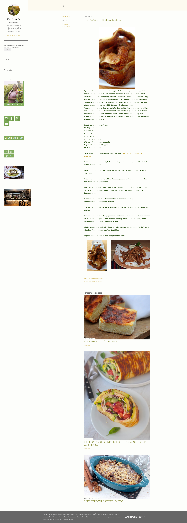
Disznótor (65, 24)
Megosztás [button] (66, 16)
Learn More (131, 517)
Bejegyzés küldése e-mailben (99, 278)
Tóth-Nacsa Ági (14, 18)
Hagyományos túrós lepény (101, 341)
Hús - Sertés (66, 26)
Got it (142, 517)
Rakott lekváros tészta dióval (103, 501)
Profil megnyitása (14, 36)
